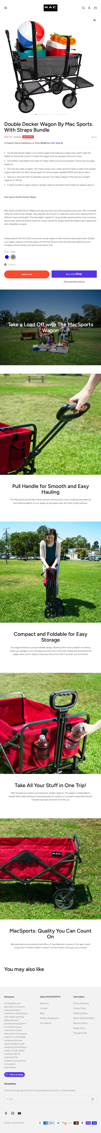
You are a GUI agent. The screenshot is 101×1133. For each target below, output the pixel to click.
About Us (44, 1003)
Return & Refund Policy (84, 1018)
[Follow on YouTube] (19, 1113)
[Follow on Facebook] (6, 1113)
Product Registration (49, 1018)
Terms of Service (81, 1003)
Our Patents (45, 1023)
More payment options (74, 281)
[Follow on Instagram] (12, 1113)
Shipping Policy (80, 1013)
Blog (42, 1013)
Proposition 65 (80, 1033)
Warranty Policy (80, 1023)
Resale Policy (79, 1028)
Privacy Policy (79, 1008)
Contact (44, 1008)
